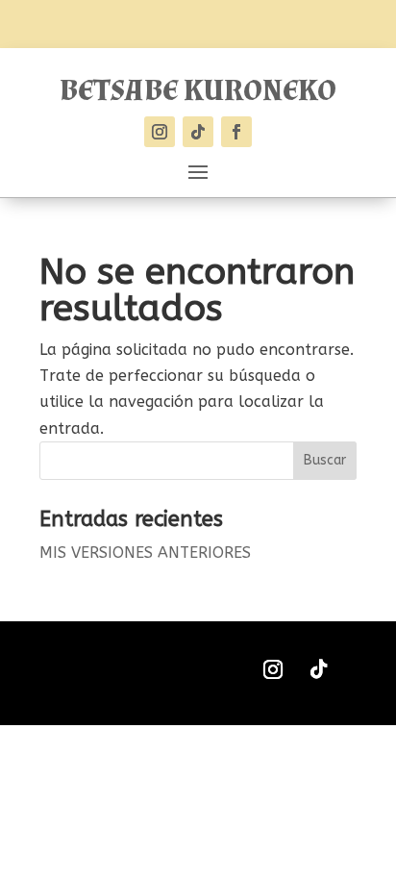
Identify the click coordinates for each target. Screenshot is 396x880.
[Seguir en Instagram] (159, 131)
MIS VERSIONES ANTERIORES (145, 552)
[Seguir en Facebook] (236, 131)
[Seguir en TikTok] (198, 131)
